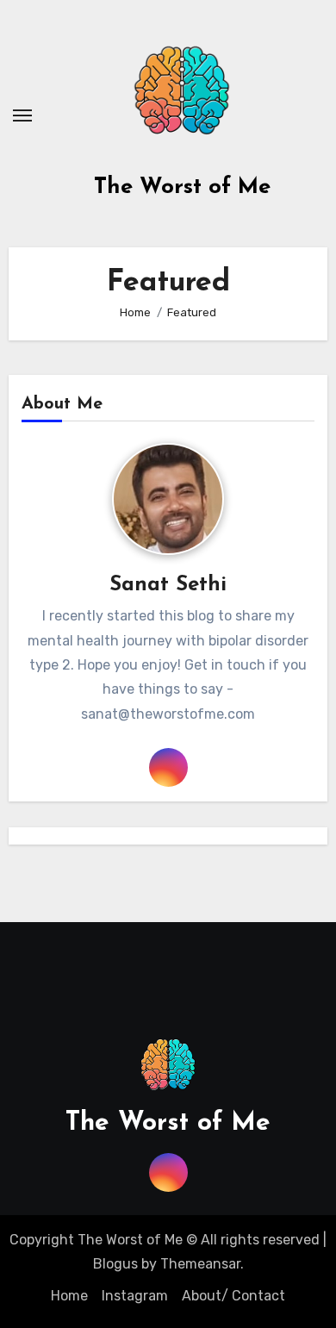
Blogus (115, 1264)
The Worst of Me (182, 187)
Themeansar (200, 1264)
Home (69, 1295)
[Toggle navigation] (22, 115)
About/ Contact (233, 1295)
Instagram (135, 1295)
